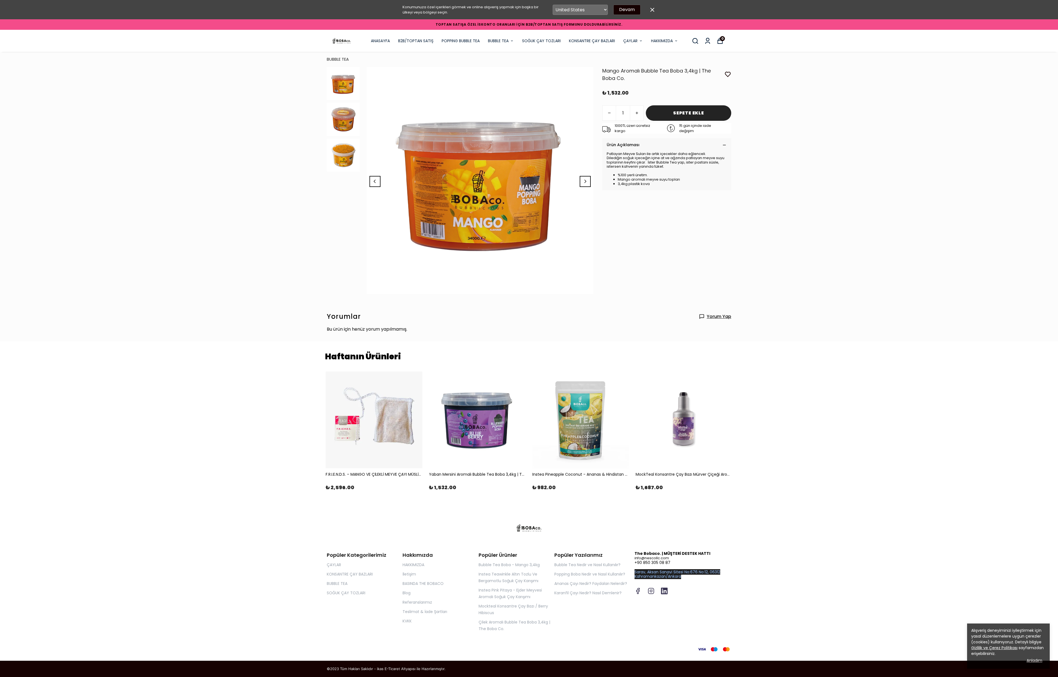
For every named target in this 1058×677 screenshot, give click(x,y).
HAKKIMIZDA (662, 41)
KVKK (407, 621)
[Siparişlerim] (707, 41)
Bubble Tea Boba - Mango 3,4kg (509, 565)
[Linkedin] (664, 591)
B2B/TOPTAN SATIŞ (415, 41)
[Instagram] (651, 591)
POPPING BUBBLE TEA (461, 41)
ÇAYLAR (630, 41)
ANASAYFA (380, 41)
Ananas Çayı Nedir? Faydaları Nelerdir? (590, 583)
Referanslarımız (417, 602)
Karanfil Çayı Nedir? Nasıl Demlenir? (588, 593)
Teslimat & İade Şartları (425, 611)
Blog (407, 593)
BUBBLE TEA (498, 41)
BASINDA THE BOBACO (423, 583)
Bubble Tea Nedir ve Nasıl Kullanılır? (587, 565)
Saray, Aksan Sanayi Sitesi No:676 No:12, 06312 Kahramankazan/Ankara (677, 574)
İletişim (409, 574)
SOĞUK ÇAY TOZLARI (541, 41)
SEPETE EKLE (688, 113)
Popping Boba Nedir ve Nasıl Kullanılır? (589, 574)
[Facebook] (638, 591)
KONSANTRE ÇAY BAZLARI (592, 41)
